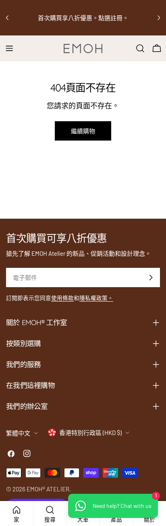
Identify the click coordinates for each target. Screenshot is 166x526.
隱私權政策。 (96, 297)
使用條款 (62, 297)
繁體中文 (18, 433)
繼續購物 (83, 131)
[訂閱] (150, 277)
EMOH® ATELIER (48, 489)
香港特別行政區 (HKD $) (90, 432)
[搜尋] (140, 48)
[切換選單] (9, 48)
